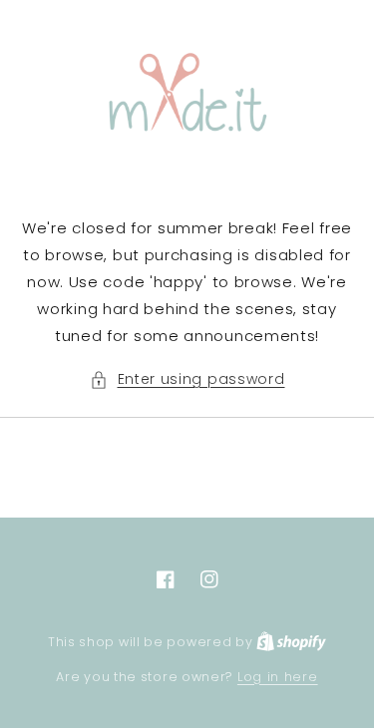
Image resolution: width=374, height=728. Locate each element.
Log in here (277, 676)
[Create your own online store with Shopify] (291, 641)
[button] (187, 379)
